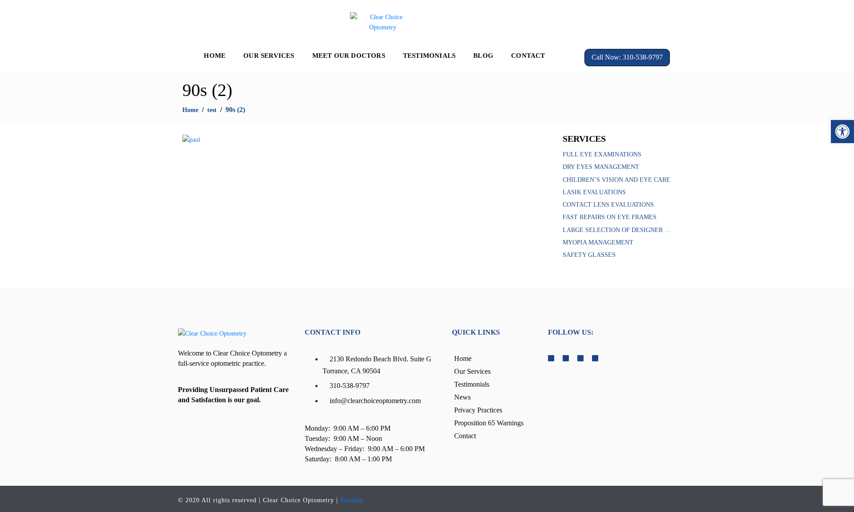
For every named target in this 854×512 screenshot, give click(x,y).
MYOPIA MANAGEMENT (598, 242)
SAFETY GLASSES (589, 255)
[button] (842, 131)
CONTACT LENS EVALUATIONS (608, 204)
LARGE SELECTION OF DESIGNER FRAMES (617, 230)
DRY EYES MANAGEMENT (601, 167)
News (462, 397)
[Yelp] (809, 21)
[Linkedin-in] (801, 21)
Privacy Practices (478, 410)
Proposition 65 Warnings (489, 423)
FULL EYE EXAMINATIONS (602, 154)
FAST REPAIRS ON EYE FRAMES (610, 217)
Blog (483, 55)
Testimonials (429, 55)
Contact (528, 55)
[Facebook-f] (785, 21)
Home (215, 55)
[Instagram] (793, 21)
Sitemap (352, 500)
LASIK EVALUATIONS (594, 192)
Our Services (268, 55)
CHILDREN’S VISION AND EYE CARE (616, 179)
